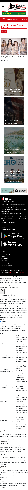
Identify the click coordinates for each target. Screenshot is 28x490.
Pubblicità (4, 260)
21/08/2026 (16, 181)
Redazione (4, 253)
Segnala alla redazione (7, 255)
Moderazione (4, 262)
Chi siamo (3, 251)
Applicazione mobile (6, 265)
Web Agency (12, 272)
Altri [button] (1, 479)
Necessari (3, 321)
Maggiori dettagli (10, 286)
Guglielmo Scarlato (8, 123)
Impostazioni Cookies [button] (5, 287)
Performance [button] (3, 442)
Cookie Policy (4, 258)
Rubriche (4, 31)
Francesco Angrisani (8, 152)
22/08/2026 (16, 94)
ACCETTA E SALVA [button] (4, 489)
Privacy (3, 256)
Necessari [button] (2, 319)
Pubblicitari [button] (3, 466)
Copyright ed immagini (7, 264)
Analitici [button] (2, 453)
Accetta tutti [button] (15, 287)
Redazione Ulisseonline (9, 94)
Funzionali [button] (2, 430)
